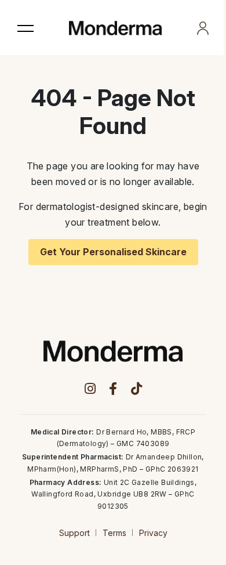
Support (74, 533)
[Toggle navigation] (25, 28)
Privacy (153, 533)
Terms (114, 533)
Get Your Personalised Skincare (113, 252)
